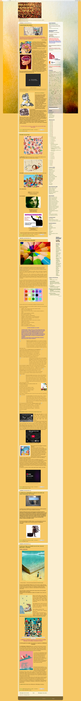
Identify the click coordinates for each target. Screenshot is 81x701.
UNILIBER (57, 272)
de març (52, 156)
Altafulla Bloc (51, 169)
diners (52, 84)
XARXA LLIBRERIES (58, 275)
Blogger (53, 698)
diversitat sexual (56, 84)
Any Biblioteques (57, 72)
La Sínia (50, 182)
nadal (52, 95)
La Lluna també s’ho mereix (53, 279)
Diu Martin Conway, (35, 58)
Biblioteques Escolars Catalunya (53, 207)
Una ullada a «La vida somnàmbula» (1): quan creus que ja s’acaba (55, 287)
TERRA (54, 103)
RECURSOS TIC (58, 265)
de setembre (53, 140)
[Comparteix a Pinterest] (43, 129)
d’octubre (52, 139)
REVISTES (54, 101)
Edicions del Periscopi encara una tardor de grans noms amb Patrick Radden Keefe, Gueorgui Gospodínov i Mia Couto (55, 283)
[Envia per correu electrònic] (40, 129)
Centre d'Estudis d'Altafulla (53, 176)
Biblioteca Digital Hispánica (53, 198)
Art (57, 73)
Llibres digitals (51, 218)
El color (21, 271)
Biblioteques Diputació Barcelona (54, 206)
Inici (33, 692)
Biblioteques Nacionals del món (53, 191)
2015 (51, 134)
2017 (51, 132)
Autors (51, 74)
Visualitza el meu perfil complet (23, 21)
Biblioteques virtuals (52, 209)
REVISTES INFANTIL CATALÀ (53, 233)
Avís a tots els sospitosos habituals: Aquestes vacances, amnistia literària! (55, 291)
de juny (52, 152)
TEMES (59, 102)
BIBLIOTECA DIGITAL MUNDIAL (58, 246)
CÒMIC (60, 80)
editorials (59, 85)
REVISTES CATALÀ (57, 269)
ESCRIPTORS (58, 254)
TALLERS (52, 102)
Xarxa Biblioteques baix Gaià (56, 104)
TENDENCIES (50, 103)
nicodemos (43, 698)
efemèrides (54, 86)
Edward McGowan (33, 638)
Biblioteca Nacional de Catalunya (54, 201)
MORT (59, 94)
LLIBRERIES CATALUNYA (58, 260)
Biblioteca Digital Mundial (52, 199)
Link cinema (50, 183)
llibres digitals (58, 93)
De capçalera (52, 83)
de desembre (53, 137)
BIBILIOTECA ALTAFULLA (24, 18)
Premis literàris (53, 98)
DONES (50, 85)
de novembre (53, 138)
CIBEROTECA (51, 193)
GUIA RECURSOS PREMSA (58, 258)
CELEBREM (24, 541)
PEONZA (50, 232)
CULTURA (59, 82)
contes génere (52, 82)
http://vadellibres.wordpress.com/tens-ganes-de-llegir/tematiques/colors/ (31, 411)
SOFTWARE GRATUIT (58, 271)
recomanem (50, 100)
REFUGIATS (58, 100)
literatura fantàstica (25, 488)
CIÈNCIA (58, 78)
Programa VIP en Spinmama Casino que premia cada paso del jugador (55, 294)
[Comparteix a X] (41, 129)
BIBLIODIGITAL (51, 117)
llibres (52, 93)
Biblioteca (50, 75)
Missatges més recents (24, 692)
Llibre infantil (59, 92)
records (55, 100)
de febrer (52, 157)
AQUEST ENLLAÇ (23, 684)
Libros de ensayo (53, 293)
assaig (60, 73)
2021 (51, 127)
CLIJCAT (50, 225)
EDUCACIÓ (50, 86)
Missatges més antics (42, 692)
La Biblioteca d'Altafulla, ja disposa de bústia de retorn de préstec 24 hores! (32, 493)
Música (50, 95)
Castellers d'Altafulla (52, 175)
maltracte (50, 94)
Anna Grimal (43, 616)
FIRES (60, 86)
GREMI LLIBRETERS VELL (58, 256)
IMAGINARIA (51, 231)
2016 (51, 133)
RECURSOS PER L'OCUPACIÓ (58, 264)
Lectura (50, 89)
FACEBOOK (50, 114)
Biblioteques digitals (52, 190)
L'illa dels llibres (52, 281)
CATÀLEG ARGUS (51, 115)
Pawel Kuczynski (40, 582)
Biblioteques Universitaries (53, 208)
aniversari (50, 72)
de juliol (52, 143)
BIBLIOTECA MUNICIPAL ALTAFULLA (26, 7)
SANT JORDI (59, 101)
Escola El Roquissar (52, 177)
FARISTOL (50, 224)
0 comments (36, 129)
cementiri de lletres (52, 78)
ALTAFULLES (51, 173)
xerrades (33, 235)
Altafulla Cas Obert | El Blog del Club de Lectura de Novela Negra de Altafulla (55, 290)
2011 (51, 162)
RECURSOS (51, 226)
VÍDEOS (57, 273)
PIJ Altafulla (50, 184)
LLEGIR (30, 235)
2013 (51, 160)
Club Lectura (51, 80)
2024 (51, 123)
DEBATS (56, 83)
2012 (51, 161)
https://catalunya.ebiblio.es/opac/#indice (55, 64)
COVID (56, 82)
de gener (52, 158)
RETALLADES (50, 101)
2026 (51, 121)
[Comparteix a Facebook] (42, 129)
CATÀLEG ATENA (51, 116)
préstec (27, 541)
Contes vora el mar (24, 134)
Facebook (50, 67)
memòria (57, 94)
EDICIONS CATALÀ (57, 251)
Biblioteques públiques (52, 192)
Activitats (23, 235)
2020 (51, 128)
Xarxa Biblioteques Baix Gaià (53, 215)
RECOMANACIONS (57, 99)
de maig (52, 153)
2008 (51, 165)
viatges (57, 103)
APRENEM (50, 73)
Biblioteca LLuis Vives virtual (53, 200)
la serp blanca (52, 285)
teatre (56, 102)
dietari (49, 84)
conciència (51, 81)
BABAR (50, 234)
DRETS (55, 85)
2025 (51, 122)
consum (55, 81)
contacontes (27, 235)
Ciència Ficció (51, 79)
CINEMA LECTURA (57, 79)
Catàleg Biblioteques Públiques (53, 210)
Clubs (56, 80)
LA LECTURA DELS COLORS (27, 240)
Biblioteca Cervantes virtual (53, 197)
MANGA (53, 94)
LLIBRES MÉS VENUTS (58, 262)
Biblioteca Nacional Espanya (53, 202)
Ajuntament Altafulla (52, 168)
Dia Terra (59, 83)
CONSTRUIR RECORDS (26, 25)
